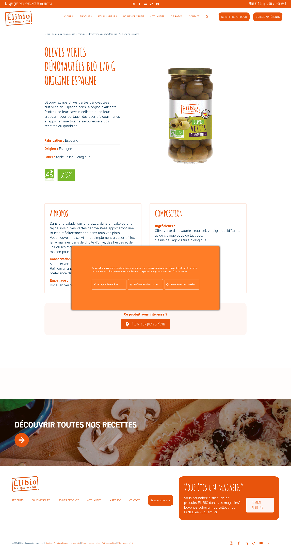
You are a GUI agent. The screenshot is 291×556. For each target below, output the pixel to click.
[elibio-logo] (18, 12)
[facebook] (139, 4)
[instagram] (133, 4)
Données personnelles (90, 543)
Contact (49, 543)
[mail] (268, 543)
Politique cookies (109, 543)
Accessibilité (128, 543)
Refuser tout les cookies (146, 284)
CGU (119, 543)
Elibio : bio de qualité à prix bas (59, 34)
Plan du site (75, 543)
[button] (207, 17)
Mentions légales (61, 543)
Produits (81, 34)
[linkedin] (145, 4)
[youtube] (157, 4)
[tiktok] (151, 4)
